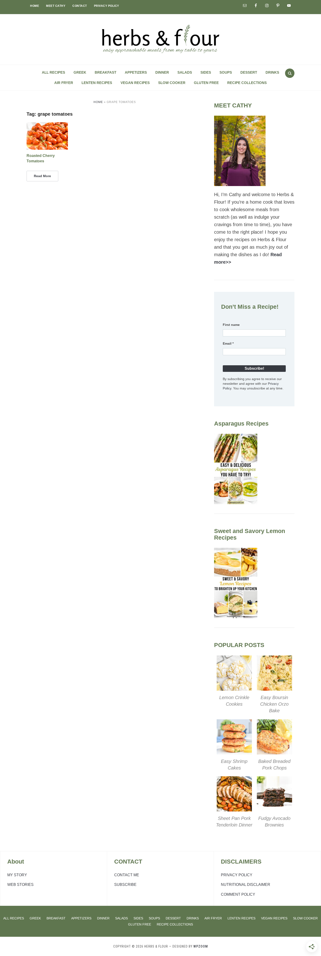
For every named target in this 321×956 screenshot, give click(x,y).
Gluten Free (206, 83)
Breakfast (105, 72)
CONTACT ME (126, 875)
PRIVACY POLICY (106, 6)
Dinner (162, 72)
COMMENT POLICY (238, 894)
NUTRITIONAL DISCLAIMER (245, 885)
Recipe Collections (247, 83)
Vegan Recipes (135, 83)
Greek (80, 72)
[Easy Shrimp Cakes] (234, 723)
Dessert (248, 72)
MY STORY (17, 875)
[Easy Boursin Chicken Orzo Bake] (274, 659)
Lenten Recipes (97, 83)
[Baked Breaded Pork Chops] (274, 723)
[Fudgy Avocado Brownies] (274, 780)
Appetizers (136, 72)
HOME (34, 6)
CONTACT (79, 6)
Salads (184, 72)
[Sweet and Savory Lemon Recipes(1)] (235, 551)
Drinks (272, 72)
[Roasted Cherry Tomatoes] (47, 125)
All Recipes (53, 72)
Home (98, 102)
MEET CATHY (55, 6)
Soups (225, 72)
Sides (205, 72)
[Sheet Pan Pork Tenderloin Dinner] (234, 780)
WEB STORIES (20, 885)
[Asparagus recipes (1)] (235, 437)
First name (231, 325)
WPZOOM (200, 946)
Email (228, 343)
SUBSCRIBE (125, 885)
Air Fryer (63, 83)
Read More (42, 176)
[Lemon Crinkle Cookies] (234, 659)
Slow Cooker (171, 83)
